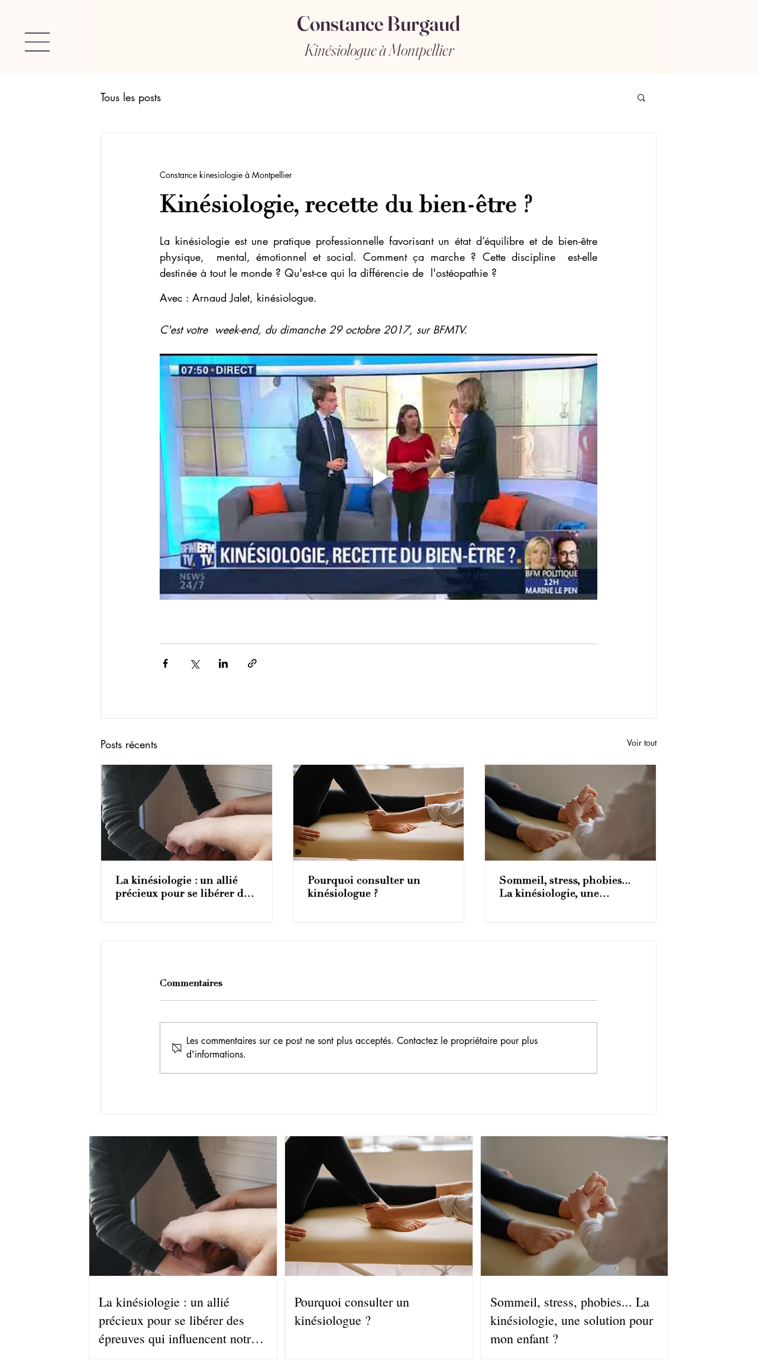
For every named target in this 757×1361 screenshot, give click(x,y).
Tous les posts (131, 97)
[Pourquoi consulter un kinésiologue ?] (378, 813)
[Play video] (378, 477)
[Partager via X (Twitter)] (194, 663)
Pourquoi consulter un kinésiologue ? (364, 888)
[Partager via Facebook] (165, 663)
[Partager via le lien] (252, 663)
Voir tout (641, 742)
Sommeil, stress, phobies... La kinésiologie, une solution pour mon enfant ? (567, 888)
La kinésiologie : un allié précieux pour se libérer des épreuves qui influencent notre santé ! (184, 888)
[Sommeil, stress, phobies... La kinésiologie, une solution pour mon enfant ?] (570, 813)
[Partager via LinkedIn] (223, 663)
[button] (37, 42)
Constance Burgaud (378, 23)
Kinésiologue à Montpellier (379, 50)
